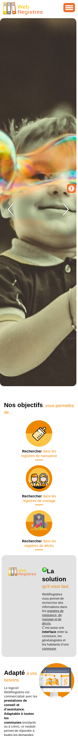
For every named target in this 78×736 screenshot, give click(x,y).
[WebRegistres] (23, 14)
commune (49, 648)
